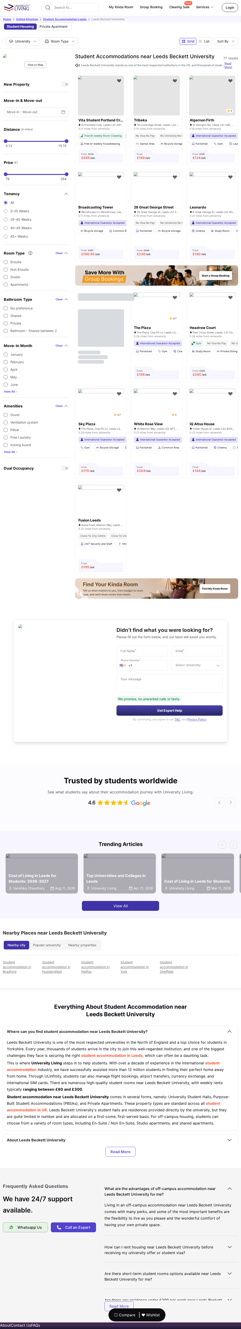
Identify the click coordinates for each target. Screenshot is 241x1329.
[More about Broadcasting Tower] (101, 187)
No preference (21, 308)
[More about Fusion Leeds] (101, 500)
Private (15, 323)
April (13, 369)
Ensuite (15, 262)
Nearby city (16, 945)
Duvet (15, 415)
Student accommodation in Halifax (95, 967)
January (16, 354)
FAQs (35, 1325)
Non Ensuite (19, 269)
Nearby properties (82, 945)
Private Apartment (54, 26)
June (14, 384)
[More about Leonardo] (212, 187)
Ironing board (20, 445)
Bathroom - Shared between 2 (33, 331)
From (88, 156)
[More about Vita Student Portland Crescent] (101, 96)
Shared (15, 316)
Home (7, 19)
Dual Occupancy (19, 468)
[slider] (6, 141)
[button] (123, 665)
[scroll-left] (219, 802)
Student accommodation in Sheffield (174, 967)
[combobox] (70, 7)
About (5, 1325)
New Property (16, 84)
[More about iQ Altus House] (212, 404)
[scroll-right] (230, 802)
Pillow (14, 430)
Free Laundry (20, 437)
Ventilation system (24, 422)
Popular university (47, 945)
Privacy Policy (196, 719)
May (13, 377)
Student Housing (20, 26)
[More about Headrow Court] (212, 307)
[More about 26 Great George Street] (156, 187)
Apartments (19, 284)
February (17, 362)
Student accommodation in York (134, 967)
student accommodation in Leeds (112, 1055)
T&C (177, 719)
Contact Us (21, 1325)
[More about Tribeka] (156, 96)
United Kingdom (27, 19)
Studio (15, 277)
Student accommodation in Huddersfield (56, 967)
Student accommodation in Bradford (17, 967)
